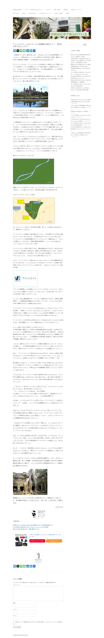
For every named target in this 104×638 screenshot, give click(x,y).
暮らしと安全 (16, 13)
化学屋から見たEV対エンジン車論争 (79, 111)
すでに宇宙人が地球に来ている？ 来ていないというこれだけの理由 (30, 527)
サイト (14, 615)
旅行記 (23, 13)
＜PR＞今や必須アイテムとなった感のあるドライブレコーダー (45, 535)
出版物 (67, 13)
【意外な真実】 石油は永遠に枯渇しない (81, 58)
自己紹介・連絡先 (58, 13)
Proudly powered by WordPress (20, 635)
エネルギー (48, 9)
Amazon (53, 540)
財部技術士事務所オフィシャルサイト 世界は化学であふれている (27, 9)
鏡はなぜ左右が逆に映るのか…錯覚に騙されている (26, 529)
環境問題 (66, 9)
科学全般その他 (32, 13)
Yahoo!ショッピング (36, 540)
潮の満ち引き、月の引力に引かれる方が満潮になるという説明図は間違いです (33, 525)
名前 (14, 603)
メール (14, 609)
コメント (16, 585)
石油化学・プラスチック (76, 9)
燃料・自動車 (57, 9)
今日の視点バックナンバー (45, 13)
